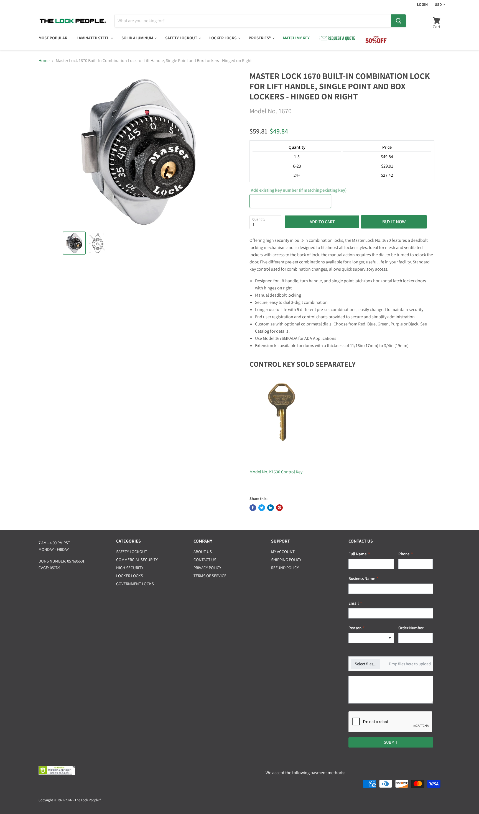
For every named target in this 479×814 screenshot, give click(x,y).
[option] (367, 638)
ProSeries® (260, 37)
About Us (202, 551)
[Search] (398, 20)
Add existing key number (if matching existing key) (298, 190)
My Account (283, 551)
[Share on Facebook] (252, 507)
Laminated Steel (93, 37)
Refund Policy (285, 567)
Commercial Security (137, 559)
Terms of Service (209, 575)
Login (422, 4)
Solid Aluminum (137, 37)
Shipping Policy (286, 559)
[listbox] (371, 638)
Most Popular (53, 37)
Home (44, 60)
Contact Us (204, 559)
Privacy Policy (207, 567)
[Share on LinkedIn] (270, 507)
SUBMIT (391, 742)
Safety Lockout (181, 37)
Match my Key (296, 37)
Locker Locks (223, 37)
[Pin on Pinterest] (279, 507)
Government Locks (135, 583)
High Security (129, 567)
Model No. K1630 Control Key (275, 472)
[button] (390, 638)
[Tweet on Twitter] (261, 507)
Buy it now (394, 222)
